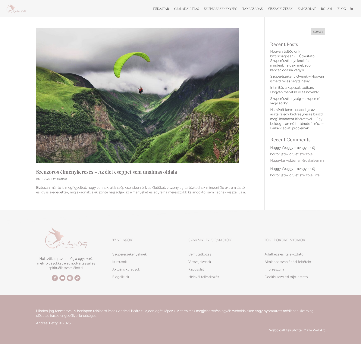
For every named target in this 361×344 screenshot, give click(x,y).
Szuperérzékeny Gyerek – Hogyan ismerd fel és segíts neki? (297, 78)
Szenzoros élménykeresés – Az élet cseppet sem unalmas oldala (106, 171)
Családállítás (186, 9)
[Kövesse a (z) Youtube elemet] (62, 278)
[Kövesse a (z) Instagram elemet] (70, 278)
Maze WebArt (314, 330)
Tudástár (161, 9)
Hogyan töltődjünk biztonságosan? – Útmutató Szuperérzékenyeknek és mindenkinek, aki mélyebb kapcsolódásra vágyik (292, 60)
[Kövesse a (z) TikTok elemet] (77, 278)
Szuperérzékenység (220, 9)
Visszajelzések (280, 9)
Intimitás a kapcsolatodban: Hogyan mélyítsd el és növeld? (294, 89)
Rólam (326, 9)
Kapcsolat (307, 9)
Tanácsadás (252, 9)
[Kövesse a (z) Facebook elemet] (55, 278)
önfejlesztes (59, 178)
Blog (341, 9)
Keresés (318, 31)
